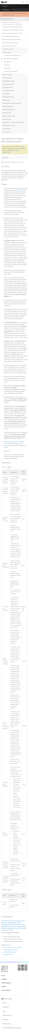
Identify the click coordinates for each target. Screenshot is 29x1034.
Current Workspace (11, 922)
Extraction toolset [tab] (7, 78)
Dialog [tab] (4, 467)
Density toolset (19, 24)
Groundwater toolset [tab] (8, 84)
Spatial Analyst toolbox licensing (10, 42)
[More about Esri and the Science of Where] (4, 969)
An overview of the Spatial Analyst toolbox (12, 27)
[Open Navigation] (27, 2)
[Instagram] (22, 969)
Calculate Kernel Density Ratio (11, 58)
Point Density (7, 68)
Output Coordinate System (19, 926)
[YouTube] (26, 969)
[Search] (23, 2)
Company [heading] (3, 986)
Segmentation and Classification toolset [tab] (13, 122)
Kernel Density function (10, 952)
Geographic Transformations (9, 924)
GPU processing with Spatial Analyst (10, 36)
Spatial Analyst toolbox (8, 24)
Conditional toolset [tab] (8, 49)
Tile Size (10, 930)
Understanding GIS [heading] (6, 982)
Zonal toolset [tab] (6, 132)
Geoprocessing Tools (15, 22)
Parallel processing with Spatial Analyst (11, 39)
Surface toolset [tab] (7, 128)
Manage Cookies (7, 1023)
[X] (22, 966)
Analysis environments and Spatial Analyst (12, 33)
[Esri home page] (4, 2)
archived (22, 146)
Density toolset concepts (11, 71)
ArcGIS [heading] (3, 975)
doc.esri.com (10, 15)
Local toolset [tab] (6, 93)
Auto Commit (5, 921)
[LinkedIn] (26, 966)
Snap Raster (4, 930)
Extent (19, 922)
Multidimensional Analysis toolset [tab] (12, 103)
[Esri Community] (19, 969)
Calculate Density (8, 954)
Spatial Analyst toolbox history (9, 46)
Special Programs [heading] (5, 990)
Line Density (7, 65)
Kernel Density (7, 61)
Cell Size (11, 921)
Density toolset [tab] (7, 52)
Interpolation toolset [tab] (8, 90)
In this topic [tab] (5, 157)
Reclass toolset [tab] (7, 119)
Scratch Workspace (21, 928)
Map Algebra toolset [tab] (8, 97)
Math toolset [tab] (6, 100)
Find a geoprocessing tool (11, 949)
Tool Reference (5, 10)
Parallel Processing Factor (8, 928)
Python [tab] (9, 467)
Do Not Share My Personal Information (12, 1028)
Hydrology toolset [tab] (7, 87)
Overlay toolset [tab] (7, 113)
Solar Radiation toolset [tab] (9, 125)
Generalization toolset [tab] (9, 81)
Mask (18, 924)
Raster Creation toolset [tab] (9, 116)
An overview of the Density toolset (12, 55)
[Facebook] (19, 966)
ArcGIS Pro (5, 6)
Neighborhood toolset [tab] (9, 109)
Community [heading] (4, 979)
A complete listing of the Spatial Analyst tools (13, 30)
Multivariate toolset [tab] (8, 106)
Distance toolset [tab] (7, 74)
